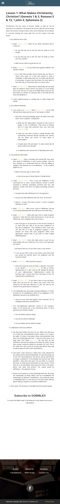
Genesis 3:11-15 (40, 110)
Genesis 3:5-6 (22, 129)
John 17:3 (20, 159)
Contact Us (44, 472)
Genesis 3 (27, 110)
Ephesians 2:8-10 (22, 280)
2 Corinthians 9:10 (33, 268)
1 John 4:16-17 (21, 215)
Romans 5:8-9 (21, 261)
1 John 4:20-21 (22, 240)
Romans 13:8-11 (23, 181)
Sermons (44, 469)
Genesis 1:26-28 (22, 44)
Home (15, 469)
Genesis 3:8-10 (21, 68)
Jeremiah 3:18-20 (22, 87)
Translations (15, 472)
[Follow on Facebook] (30, 488)
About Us (29, 469)
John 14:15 (33, 340)
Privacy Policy (49, 502)
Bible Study (29, 472)
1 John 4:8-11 (21, 208)
